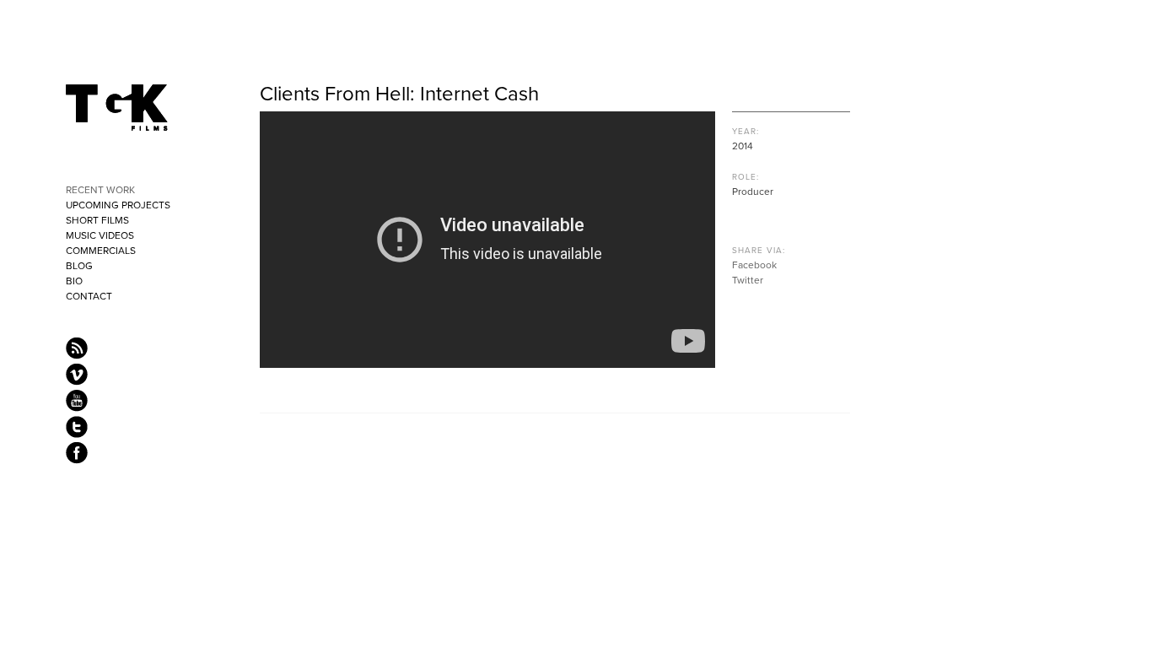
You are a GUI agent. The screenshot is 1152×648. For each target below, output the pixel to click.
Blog (79, 266)
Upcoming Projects (118, 205)
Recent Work (100, 190)
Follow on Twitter (77, 427)
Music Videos (100, 235)
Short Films (97, 220)
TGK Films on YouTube (77, 401)
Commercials (101, 250)
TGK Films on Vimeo (77, 375)
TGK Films (117, 108)
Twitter (747, 280)
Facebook (754, 265)
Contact (89, 296)
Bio (74, 281)
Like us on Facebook (77, 453)
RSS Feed (77, 348)
